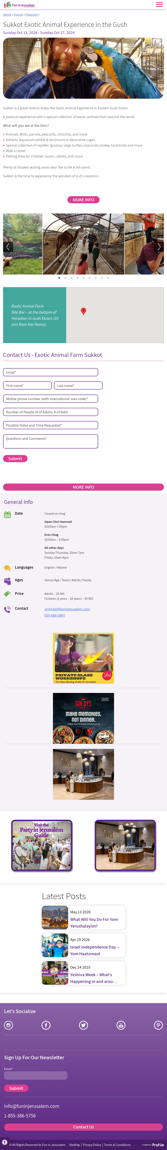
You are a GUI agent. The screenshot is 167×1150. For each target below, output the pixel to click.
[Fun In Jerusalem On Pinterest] (158, 1025)
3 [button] (71, 278)
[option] (83, 244)
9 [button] (108, 278)
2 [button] (65, 278)
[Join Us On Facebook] (46, 1025)
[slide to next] (159, 247)
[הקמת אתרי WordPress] (153, 1145)
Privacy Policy (92, 1145)
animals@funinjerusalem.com (67, 609)
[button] (4, 1142)
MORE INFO (83, 199)
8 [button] (102, 278)
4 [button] (77, 278)
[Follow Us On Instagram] (8, 1025)
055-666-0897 (54, 615)
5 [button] (83, 278)
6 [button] (90, 278)
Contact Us (83, 1127)
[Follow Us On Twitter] (83, 1025)
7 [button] (96, 278)
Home (7, 14)
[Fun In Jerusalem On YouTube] (120, 1025)
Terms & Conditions (117, 1145)
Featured (31, 14)
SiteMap (74, 1145)
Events (18, 14)
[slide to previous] (8, 247)
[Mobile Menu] (159, 4)
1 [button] (59, 278)
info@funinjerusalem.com (31, 1106)
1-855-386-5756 (20, 1115)
